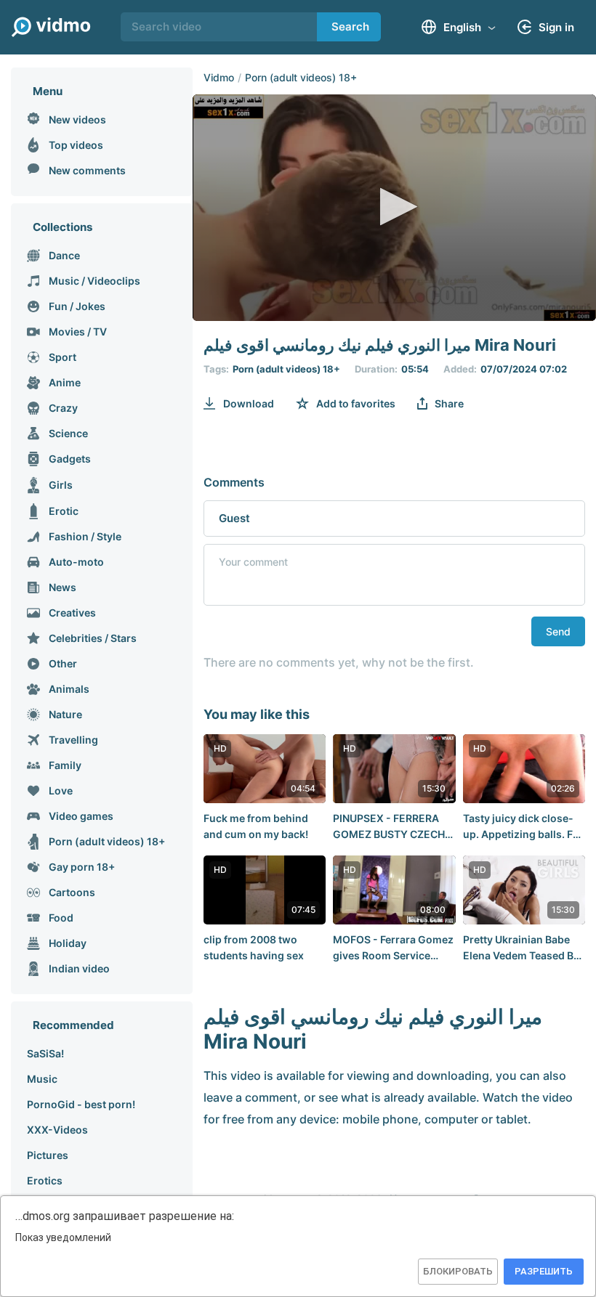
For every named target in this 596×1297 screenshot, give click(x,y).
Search (350, 26)
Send (558, 631)
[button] (394, 207)
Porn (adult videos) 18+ (301, 77)
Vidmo (219, 77)
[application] (394, 207)
